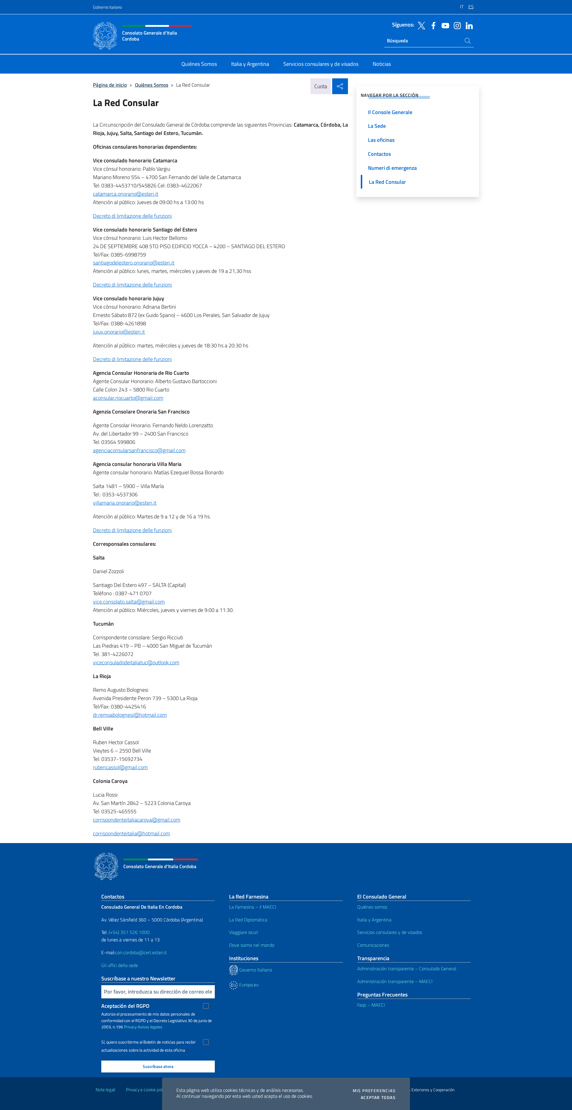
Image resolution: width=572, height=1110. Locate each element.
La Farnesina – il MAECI (252, 906)
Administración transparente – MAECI (395, 981)
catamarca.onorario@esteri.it (125, 194)
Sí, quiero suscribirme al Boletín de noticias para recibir (148, 1042)
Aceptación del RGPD (125, 1006)
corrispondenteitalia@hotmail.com (131, 833)
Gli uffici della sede (119, 965)
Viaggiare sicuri (243, 932)
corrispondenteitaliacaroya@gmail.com (136, 820)
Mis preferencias (374, 1091)
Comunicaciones (373, 945)
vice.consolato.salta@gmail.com (129, 602)
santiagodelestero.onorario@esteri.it (133, 263)
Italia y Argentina (374, 919)
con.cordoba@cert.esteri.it (141, 952)
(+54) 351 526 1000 (129, 932)
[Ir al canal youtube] (444, 25)
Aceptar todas (378, 1097)
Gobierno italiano (107, 7)
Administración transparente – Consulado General (406, 968)
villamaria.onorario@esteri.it (124, 503)
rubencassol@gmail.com (120, 767)
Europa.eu (248, 984)
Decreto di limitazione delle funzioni (132, 216)
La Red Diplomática (248, 919)
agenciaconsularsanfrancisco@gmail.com (139, 450)
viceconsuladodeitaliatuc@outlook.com (136, 662)
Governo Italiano (255, 969)
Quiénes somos (372, 906)
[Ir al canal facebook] (432, 25)
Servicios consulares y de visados (389, 932)
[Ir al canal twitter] (420, 25)
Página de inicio (110, 84)
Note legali (105, 1089)
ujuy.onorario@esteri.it (119, 332)
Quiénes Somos (151, 84)
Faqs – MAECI (371, 1004)
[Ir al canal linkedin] (468, 25)
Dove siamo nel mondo (251, 945)
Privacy (130, 1027)
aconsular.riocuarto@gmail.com (128, 398)
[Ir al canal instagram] (456, 25)
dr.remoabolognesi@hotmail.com (130, 715)
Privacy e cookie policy (146, 1089)
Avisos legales (150, 1027)
